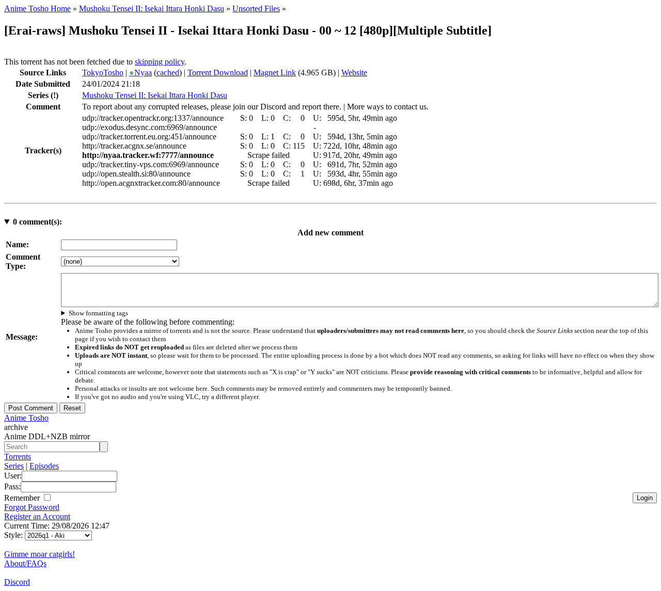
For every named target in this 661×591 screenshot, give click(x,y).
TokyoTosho (102, 72)
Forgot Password (31, 507)
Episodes (44, 465)
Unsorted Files (256, 8)
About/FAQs (25, 563)
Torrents (17, 456)
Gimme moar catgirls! (39, 554)
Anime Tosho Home (37, 8)
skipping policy (159, 61)
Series (14, 465)
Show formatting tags (98, 313)
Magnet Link (275, 72)
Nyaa (140, 72)
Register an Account (37, 516)
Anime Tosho (26, 417)
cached (167, 72)
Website (354, 72)
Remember (23, 497)
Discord (17, 582)
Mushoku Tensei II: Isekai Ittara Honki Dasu (151, 8)
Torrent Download (217, 72)
